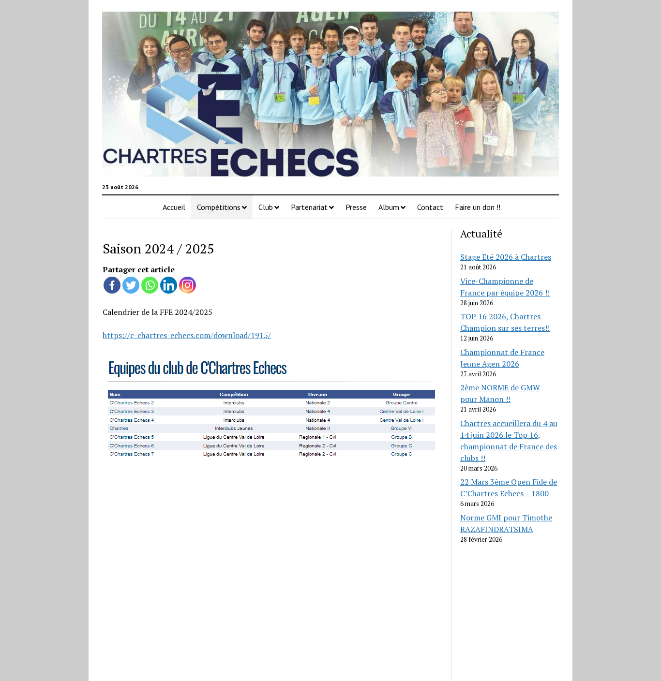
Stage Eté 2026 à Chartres (505, 257)
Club (265, 207)
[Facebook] (112, 285)
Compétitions (218, 207)
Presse (356, 207)
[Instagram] (187, 285)
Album (388, 207)
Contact (430, 207)
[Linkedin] (168, 285)
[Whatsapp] (149, 285)
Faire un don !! (477, 207)
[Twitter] (130, 285)
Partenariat (309, 207)
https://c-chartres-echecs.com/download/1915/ (187, 335)
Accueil (174, 207)
